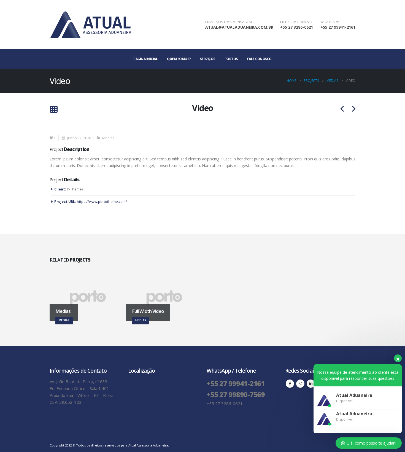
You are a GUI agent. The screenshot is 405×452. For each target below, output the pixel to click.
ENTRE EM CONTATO (297, 22)
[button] (54, 110)
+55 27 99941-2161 (337, 27)
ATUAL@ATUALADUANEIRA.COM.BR (239, 27)
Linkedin (311, 384)
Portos (231, 59)
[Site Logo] (91, 24)
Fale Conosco (259, 59)
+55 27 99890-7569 (236, 394)
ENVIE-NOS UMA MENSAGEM (228, 22)
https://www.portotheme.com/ (102, 201)
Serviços (207, 59)
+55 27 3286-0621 (296, 27)
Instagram (300, 384)
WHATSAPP (329, 22)
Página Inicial (145, 59)
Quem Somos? (179, 59)
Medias (108, 138)
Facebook (290, 384)
